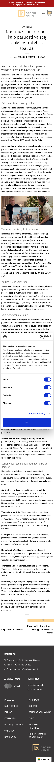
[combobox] (43, 759)
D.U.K (31, 718)
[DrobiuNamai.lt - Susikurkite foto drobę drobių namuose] (27, 14)
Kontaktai (10, 718)
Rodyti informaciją (37, 413)
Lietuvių (45, 759)
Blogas (33, 706)
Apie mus (34, 700)
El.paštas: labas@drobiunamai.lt (22, 669)
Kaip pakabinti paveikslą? (13, 629)
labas (41, 57)
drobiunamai (36, 689)
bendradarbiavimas (40, 712)
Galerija (9, 731)
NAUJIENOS (27, 27)
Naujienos (10, 737)
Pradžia (9, 700)
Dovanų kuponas (14, 724)
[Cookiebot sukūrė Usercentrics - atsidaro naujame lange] (40, 337)
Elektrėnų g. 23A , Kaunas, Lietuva (24, 660)
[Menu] (4, 13)
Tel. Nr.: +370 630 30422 (19, 665)
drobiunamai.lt (37, 685)
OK (27, 422)
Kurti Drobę (11, 706)
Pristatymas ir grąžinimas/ (37, 736)
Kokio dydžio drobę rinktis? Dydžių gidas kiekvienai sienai (40, 629)
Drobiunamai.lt (19, 188)
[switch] (47, 387)
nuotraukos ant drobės (16, 108)
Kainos (8, 712)
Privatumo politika (35, 726)
